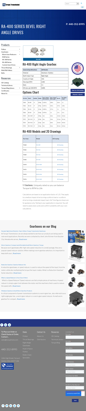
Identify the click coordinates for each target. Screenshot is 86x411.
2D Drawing (60, 164)
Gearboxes (4, 52)
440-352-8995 (9, 349)
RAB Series (5, 57)
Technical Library (7, 85)
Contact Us (41, 331)
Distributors (41, 339)
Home (25, 331)
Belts (3, 73)
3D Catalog (5, 83)
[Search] (78, 3)
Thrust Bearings (6, 68)
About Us (4, 93)
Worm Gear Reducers (9, 54)
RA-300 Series (7, 59)
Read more (23, 239)
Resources (55, 331)
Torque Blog (55, 343)
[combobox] (71, 3)
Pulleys (3, 49)
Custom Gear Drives (8, 65)
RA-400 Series (7, 62)
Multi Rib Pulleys (6, 70)
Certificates (5, 91)
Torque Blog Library (7, 88)
